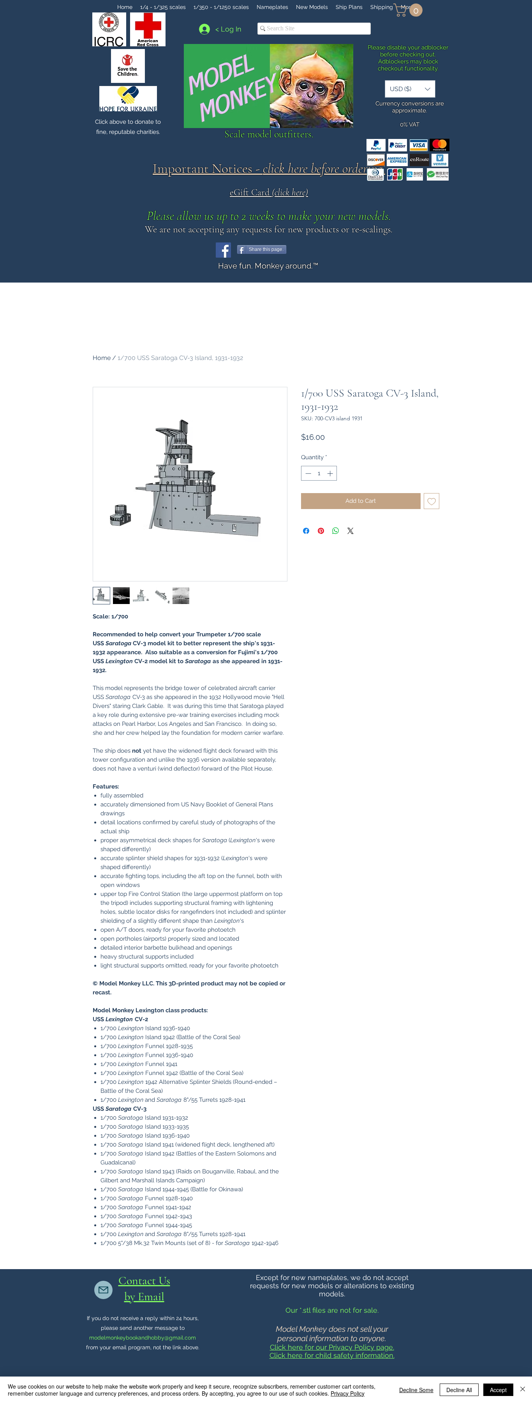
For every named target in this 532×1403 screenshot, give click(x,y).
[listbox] (410, 89)
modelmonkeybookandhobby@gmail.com (142, 1338)
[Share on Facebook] (306, 531)
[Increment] (331, 473)
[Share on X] (350, 531)
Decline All (459, 1390)
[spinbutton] (319, 473)
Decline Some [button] (416, 1390)
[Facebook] (223, 250)
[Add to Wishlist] (432, 501)
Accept (498, 1390)
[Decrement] (307, 473)
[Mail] (103, 1290)
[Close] (522, 1390)
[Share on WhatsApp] (335, 531)
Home (102, 358)
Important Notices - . (269, 168)
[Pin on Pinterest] (321, 531)
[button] (409, 10)
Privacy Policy (348, 1393)
